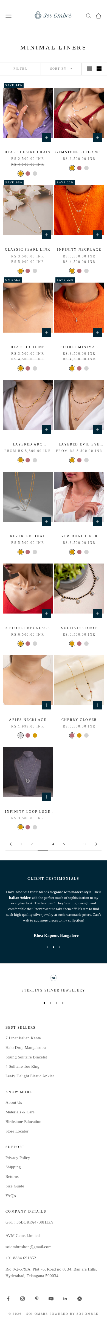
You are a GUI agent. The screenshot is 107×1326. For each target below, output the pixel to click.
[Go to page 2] (10, 844)
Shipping (13, 1167)
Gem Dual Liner (79, 536)
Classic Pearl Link (27, 249)
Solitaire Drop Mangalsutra (79, 628)
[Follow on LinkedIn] (65, 1298)
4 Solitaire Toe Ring (22, 1066)
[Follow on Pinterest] (37, 1298)
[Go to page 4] (96, 844)
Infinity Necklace (79, 249)
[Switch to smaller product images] (99, 69)
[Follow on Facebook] (8, 1298)
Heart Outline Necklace (28, 347)
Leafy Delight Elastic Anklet (29, 1076)
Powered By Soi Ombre (74, 1313)
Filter (20, 68)
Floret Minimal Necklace (79, 347)
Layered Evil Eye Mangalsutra (79, 444)
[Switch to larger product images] (89, 69)
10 (85, 844)
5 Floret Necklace (27, 628)
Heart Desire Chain (28, 152)
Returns (12, 1176)
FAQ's (10, 1195)
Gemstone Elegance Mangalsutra (79, 152)
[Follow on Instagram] (22, 1298)
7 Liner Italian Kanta (23, 1038)
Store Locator (17, 1131)
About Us (13, 1102)
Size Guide (14, 1186)
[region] (53, 984)
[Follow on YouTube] (51, 1298)
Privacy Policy (17, 1157)
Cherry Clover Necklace (79, 720)
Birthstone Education (23, 1121)
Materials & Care (20, 1112)
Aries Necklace (27, 720)
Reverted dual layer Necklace (28, 536)
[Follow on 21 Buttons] (79, 1298)
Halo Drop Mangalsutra (25, 1047)
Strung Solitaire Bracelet (26, 1057)
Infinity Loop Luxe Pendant (27, 812)
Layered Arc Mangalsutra (27, 444)
